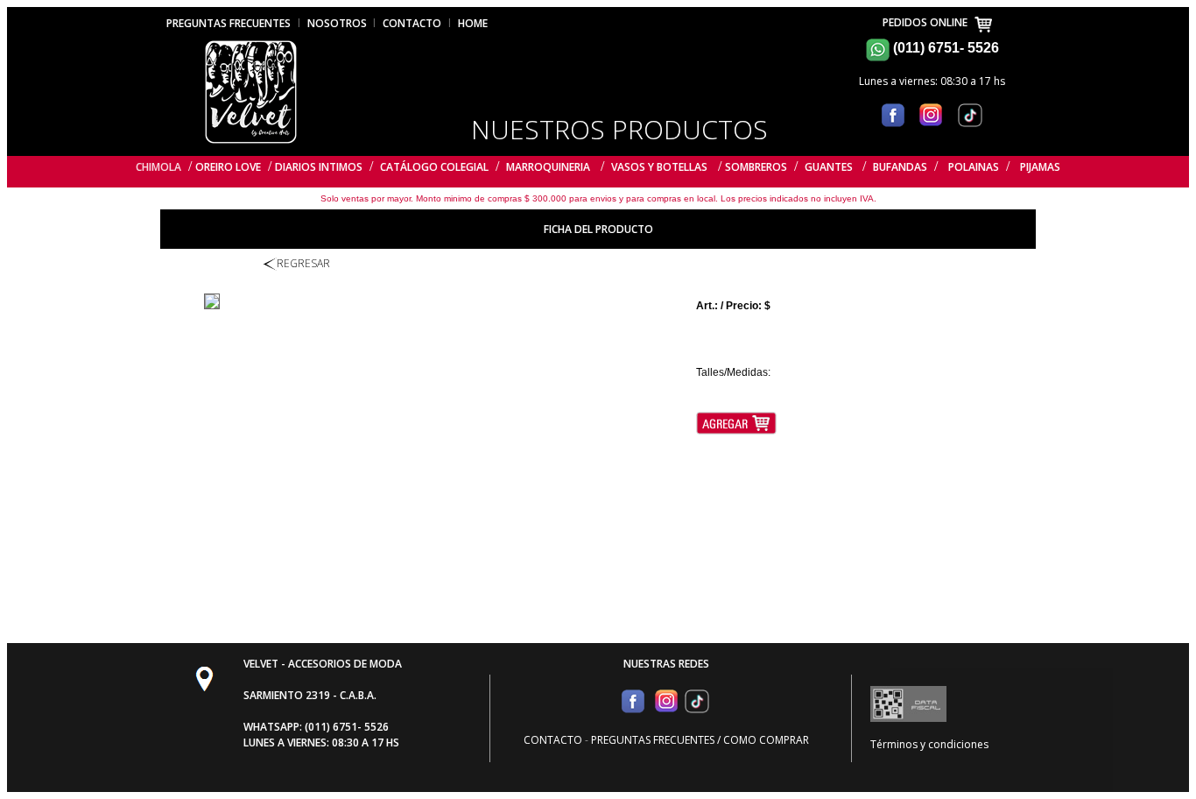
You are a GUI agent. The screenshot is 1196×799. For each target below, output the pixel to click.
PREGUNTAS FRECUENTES (228, 23)
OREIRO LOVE (228, 166)
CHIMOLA (158, 166)
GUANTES (830, 166)
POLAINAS (973, 166)
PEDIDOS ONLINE (928, 22)
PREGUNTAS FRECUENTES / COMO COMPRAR (700, 739)
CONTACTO (412, 23)
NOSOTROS (338, 23)
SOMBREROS (756, 166)
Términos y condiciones (929, 744)
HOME (473, 23)
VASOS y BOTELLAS (659, 166)
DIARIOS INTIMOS (318, 166)
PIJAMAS (1040, 166)
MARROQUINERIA (548, 166)
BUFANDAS (900, 166)
